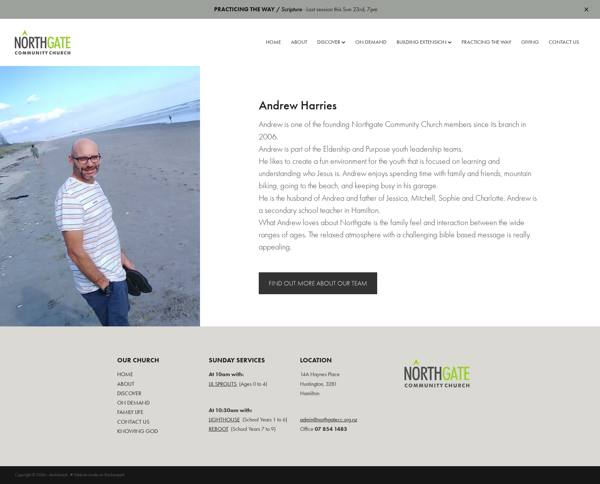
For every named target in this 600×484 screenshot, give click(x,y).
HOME (273, 42)
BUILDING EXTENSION (422, 42)
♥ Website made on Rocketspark (97, 474)
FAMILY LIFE (130, 412)
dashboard (58, 474)
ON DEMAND (371, 42)
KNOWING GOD (137, 431)
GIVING (530, 42)
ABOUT (299, 42)
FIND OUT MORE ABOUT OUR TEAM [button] (318, 283)
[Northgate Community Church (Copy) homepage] (72, 42)
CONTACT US (564, 42)
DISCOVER (329, 42)
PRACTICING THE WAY (486, 42)
